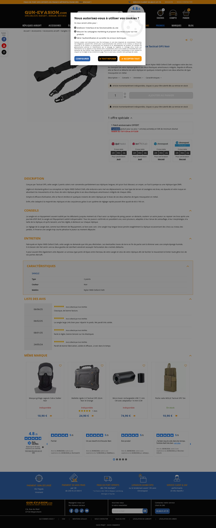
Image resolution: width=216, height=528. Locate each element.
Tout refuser (108, 58)
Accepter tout (131, 58)
